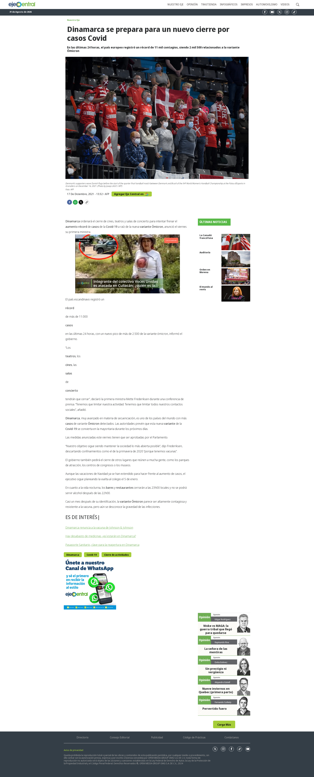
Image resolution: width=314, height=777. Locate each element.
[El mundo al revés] (235, 294)
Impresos (247, 4)
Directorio (82, 737)
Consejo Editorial (120, 737)
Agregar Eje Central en (129, 194)
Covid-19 (92, 554)
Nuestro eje (175, 4)
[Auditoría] (235, 259)
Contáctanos (232, 737)
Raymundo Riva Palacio (222, 643)
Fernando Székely (223, 702)
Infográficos (228, 4)
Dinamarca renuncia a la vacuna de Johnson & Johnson (99, 527)
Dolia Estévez (221, 662)
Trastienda (209, 4)
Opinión (192, 4)
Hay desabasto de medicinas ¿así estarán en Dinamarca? (100, 536)
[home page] (22, 4)
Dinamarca (72, 554)
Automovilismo (266, 4)
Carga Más (224, 724)
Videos (285, 4)
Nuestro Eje (73, 19)
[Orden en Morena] (235, 276)
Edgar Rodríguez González (223, 620)
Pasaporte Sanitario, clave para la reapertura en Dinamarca (102, 545)
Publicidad (157, 737)
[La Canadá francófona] (235, 242)
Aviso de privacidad (73, 750)
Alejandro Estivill (222, 682)
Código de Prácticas (194, 737)
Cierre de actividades (116, 554)
